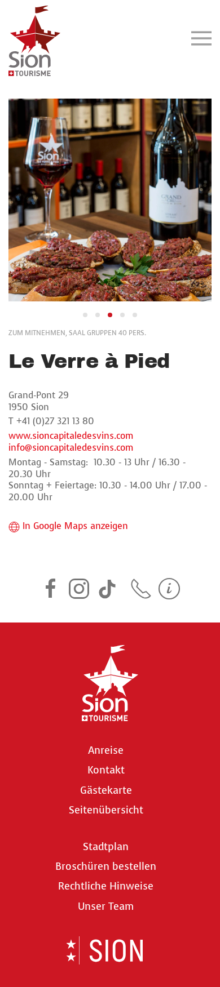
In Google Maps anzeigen (75, 526)
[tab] (85, 315)
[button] (201, 38)
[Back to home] (34, 38)
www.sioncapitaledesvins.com (70, 436)
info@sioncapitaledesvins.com (70, 448)
